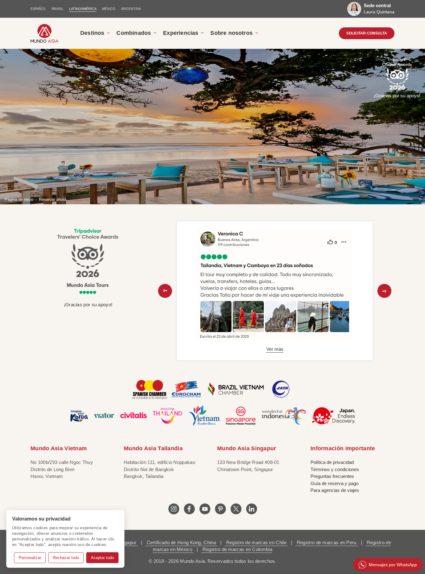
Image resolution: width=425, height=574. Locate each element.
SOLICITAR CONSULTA (366, 33)
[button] (165, 291)
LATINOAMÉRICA (82, 9)
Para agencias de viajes (335, 490)
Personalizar (30, 557)
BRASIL (57, 9)
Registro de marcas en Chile (256, 542)
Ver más (274, 349)
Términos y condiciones (335, 469)
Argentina (131, 9)
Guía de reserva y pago (334, 483)
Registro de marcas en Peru (327, 542)
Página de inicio (19, 199)
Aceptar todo (102, 557)
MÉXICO (108, 9)
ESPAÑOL (38, 9)
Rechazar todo (66, 557)
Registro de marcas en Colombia (236, 549)
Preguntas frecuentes (332, 476)
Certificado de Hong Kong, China (181, 542)
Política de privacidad (332, 462)
